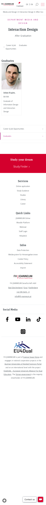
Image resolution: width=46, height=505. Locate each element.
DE (27, 4)
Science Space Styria (31, 357)
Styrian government (23, 374)
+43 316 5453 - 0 (23, 292)
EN (32, 4)
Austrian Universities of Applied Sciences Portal (23, 364)
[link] (23, 186)
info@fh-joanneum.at (23, 296)
